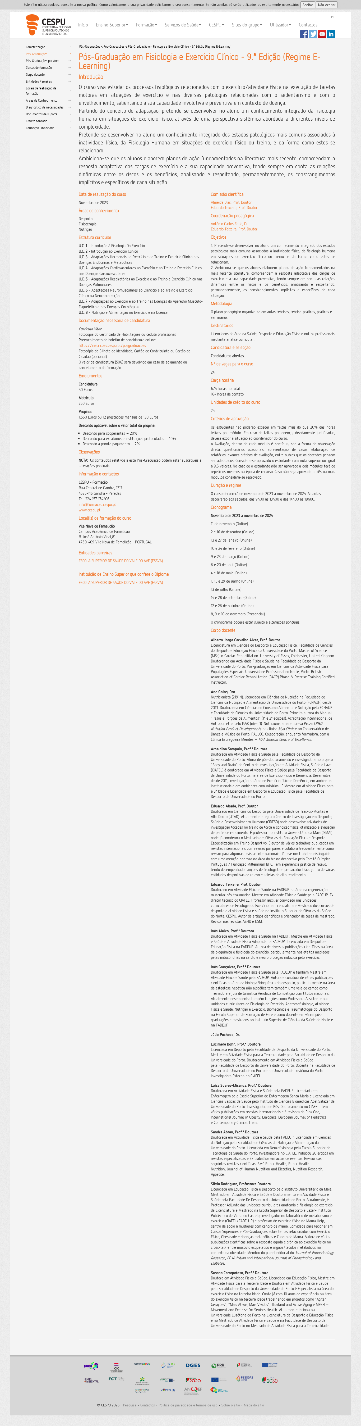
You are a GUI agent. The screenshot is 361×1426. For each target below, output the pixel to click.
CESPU (47, 24)
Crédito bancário (36, 121)
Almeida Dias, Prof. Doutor (231, 202)
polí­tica (92, 4)
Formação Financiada (40, 128)
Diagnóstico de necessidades (44, 107)
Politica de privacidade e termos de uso (188, 1405)
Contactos (308, 25)
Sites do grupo (246, 25)
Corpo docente (35, 74)
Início (83, 25)
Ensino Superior (111, 25)
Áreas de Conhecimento (41, 100)
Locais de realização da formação (41, 91)
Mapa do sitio (254, 1405)
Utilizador (279, 25)
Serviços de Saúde (181, 25)
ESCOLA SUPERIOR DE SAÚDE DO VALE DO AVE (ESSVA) (121, 560)
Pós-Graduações (36, 54)
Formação (145, 25)
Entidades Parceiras (39, 81)
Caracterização (35, 47)
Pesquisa (129, 1405)
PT (333, 17)
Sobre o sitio (230, 1405)
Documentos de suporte (41, 114)
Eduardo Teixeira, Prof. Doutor (234, 207)
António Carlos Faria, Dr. (229, 223)
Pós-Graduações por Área (42, 60)
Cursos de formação (39, 67)
